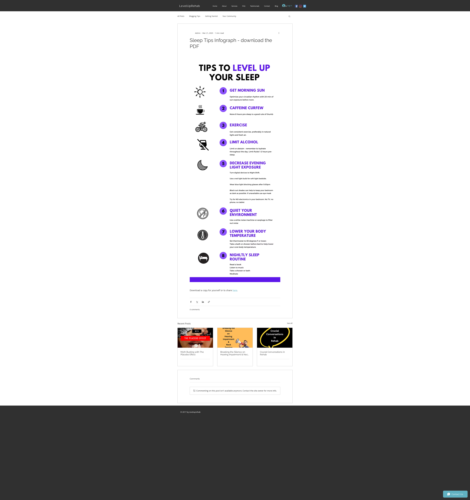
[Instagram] (300, 6)
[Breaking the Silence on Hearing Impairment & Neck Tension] (235, 338)
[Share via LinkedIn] (203, 302)
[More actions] (278, 33)
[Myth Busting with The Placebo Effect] (195, 338)
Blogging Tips (194, 16)
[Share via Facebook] (191, 302)
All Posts (180, 16)
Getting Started (211, 16)
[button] (234, 6)
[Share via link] (209, 302)
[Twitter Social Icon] (304, 6)
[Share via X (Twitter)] (197, 302)
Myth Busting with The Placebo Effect (192, 353)
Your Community (229, 16)
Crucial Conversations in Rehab (272, 353)
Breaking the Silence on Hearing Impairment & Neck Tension (234, 353)
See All (290, 323)
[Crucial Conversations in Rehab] (274, 338)
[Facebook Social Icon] (296, 6)
